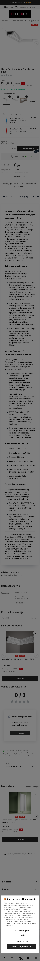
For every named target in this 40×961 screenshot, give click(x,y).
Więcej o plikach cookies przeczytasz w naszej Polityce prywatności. (20, 923)
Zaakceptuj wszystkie (21, 947)
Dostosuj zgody (21, 941)
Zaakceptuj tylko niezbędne (21, 932)
